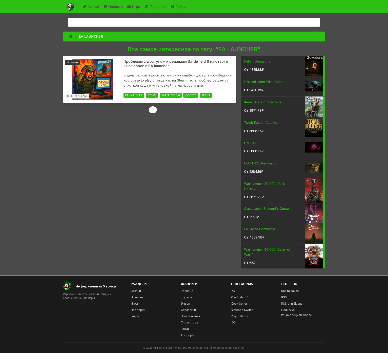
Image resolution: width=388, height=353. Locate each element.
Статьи (93, 7)
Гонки (185, 329)
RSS (284, 297)
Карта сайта (290, 291)
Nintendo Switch (242, 310)
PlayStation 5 (240, 297)
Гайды (181, 7)
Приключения (190, 316)
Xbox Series (239, 303)
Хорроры (187, 335)
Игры (136, 7)
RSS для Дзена (292, 303)
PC (233, 291)
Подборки (158, 7)
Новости (115, 7)
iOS (233, 322)
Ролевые (187, 291)
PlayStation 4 (240, 316)
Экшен (185, 303)
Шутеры (186, 297)
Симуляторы (189, 322)
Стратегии (188, 310)
